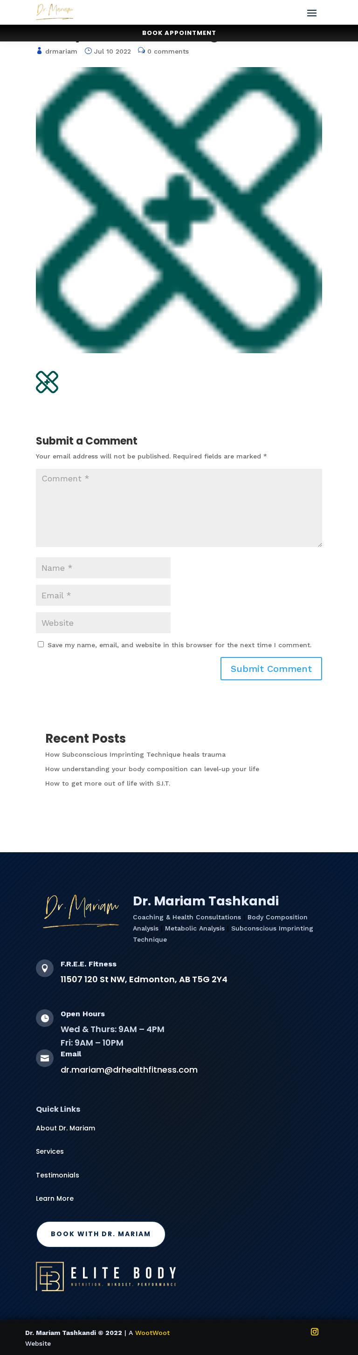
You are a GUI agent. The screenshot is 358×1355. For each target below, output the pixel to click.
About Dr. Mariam (65, 1128)
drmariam (61, 51)
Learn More (55, 1198)
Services (50, 1151)
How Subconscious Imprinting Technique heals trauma (135, 754)
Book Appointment (179, 32)
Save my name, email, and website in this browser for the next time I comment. (179, 645)
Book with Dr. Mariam (101, 1234)
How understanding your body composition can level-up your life (152, 769)
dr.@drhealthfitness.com (129, 1069)
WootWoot (152, 1332)
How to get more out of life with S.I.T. (107, 783)
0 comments (168, 51)
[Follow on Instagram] (314, 1331)
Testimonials (57, 1175)
